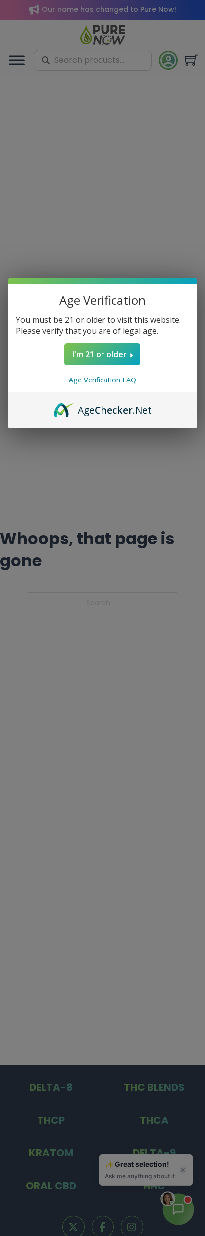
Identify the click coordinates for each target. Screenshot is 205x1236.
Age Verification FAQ (102, 379)
